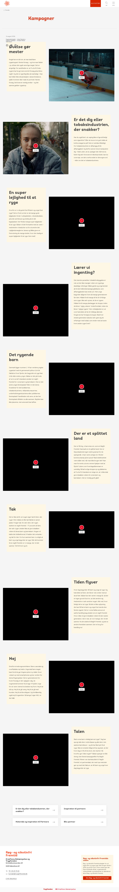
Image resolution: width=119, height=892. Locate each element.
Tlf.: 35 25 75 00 (14, 871)
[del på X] (11, 45)
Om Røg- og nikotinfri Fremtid (97, 878)
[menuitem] (104, 3)
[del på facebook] (7, 45)
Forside (7, 10)
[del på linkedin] (15, 45)
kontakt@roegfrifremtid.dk (18, 874)
